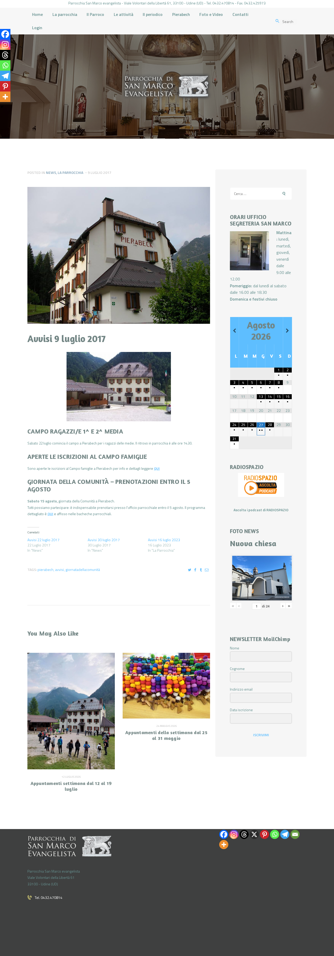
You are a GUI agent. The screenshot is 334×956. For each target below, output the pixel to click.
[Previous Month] (234, 330)
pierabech (45, 569)
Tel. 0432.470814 (48, 897)
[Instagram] (5, 44)
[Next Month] (287, 330)
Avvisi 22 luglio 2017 (43, 540)
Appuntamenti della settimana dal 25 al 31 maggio (166, 735)
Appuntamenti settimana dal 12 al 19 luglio (71, 786)
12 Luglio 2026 (71, 777)
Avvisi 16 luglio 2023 (164, 540)
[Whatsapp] (5, 65)
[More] (5, 97)
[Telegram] (5, 76)
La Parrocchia (70, 172)
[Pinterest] (5, 86)
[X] (254, 834)
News (51, 172)
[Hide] (2, 107)
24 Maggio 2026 (166, 726)
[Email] (295, 834)
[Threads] (5, 55)
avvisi (59, 569)
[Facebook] (5, 34)
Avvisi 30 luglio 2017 (104, 540)
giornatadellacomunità (82, 569)
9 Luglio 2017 (99, 172)
